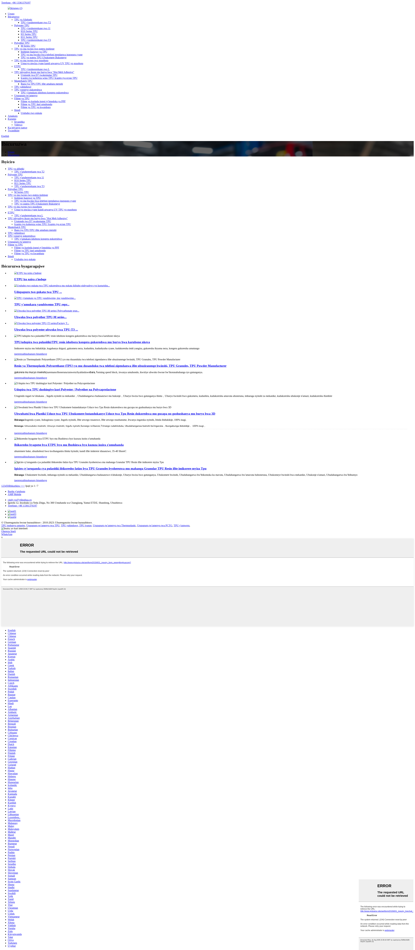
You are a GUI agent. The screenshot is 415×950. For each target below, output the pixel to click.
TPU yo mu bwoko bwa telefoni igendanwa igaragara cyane (52, 54)
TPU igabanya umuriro (13, 525)
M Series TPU (28, 45)
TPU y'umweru (182, 525)
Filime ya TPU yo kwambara (36, 107)
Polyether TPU (22, 43)
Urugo (11, 13)
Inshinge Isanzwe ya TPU (34, 51)
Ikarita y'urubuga (16, 491)
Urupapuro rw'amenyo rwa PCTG (154, 525)
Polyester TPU (21, 25)
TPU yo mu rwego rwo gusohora (31, 60)
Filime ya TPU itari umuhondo (36, 104)
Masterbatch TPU (23, 81)
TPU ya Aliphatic (23, 19)
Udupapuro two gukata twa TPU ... (38, 292)
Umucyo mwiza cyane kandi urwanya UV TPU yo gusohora (52, 63)
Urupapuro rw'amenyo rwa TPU (43, 525)
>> (23, 485)
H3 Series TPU (28, 34)
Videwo (18, 124)
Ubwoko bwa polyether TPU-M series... (40, 317)
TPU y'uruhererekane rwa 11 (35, 28)
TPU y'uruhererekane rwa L (35, 69)
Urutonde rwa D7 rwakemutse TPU (39, 75)
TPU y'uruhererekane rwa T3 (36, 40)
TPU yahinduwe (22, 86)
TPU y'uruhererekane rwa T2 (36, 22)
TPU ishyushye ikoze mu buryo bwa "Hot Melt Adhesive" (44, 72)
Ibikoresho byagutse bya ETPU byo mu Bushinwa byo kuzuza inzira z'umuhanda (69, 445)
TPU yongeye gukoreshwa (28, 89)
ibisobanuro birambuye (35, 354)
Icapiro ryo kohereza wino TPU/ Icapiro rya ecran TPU (49, 78)
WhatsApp (6, 534)
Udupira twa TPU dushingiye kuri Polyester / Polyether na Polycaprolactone (65, 389)
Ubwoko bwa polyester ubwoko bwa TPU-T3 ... (46, 329)
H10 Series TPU (29, 31)
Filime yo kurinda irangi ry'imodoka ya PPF (43, 101)
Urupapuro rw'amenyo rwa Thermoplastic (114, 525)
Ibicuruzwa (13, 16)
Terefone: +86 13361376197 (16, 2)
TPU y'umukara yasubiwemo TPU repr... (41, 304)
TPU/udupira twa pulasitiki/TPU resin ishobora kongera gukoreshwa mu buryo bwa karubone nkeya (82, 342)
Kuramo (12, 119)
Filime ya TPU (22, 98)
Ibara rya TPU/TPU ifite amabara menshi (42, 83)
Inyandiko (19, 121)
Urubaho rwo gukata (31, 113)
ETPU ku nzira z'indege (30, 279)
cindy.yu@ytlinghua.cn (20, 499)
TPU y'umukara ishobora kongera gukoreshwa (45, 92)
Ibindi (17, 110)
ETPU (17, 66)
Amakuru (13, 116)
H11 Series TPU (29, 37)
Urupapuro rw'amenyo (25, 95)
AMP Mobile (14, 494)
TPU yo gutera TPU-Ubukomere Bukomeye (43, 57)
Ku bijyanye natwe (17, 127)
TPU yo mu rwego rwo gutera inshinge (34, 48)
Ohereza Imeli (8, 531)
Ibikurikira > (15, 485)
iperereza (19, 354)
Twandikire (13, 130)
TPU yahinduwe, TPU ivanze (76, 525)
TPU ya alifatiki (16, 168)
